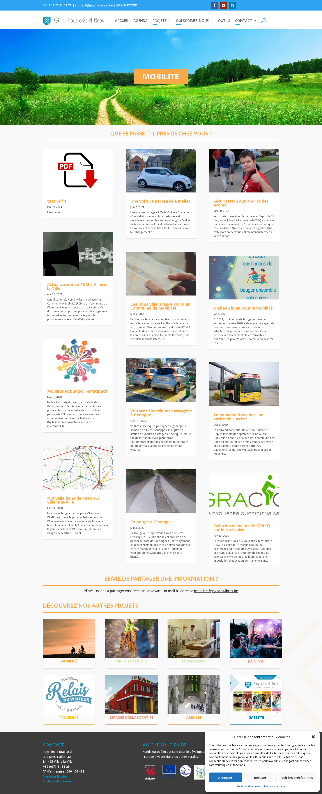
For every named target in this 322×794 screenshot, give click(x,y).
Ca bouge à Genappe (150, 521)
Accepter (225, 777)
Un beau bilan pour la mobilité (243, 308)
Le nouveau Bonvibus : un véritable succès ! (239, 416)
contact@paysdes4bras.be (94, 5)
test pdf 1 (56, 201)
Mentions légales (275, 786)
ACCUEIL (122, 20)
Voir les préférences (297, 777)
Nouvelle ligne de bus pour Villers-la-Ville (73, 500)
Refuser (260, 777)
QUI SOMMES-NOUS (192, 20)
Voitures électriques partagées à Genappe (161, 412)
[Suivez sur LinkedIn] (232, 5)
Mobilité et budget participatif (77, 391)
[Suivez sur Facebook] (214, 5)
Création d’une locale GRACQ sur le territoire (242, 527)
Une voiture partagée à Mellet (160, 201)
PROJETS (159, 20)
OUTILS (224, 20)
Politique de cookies (249, 786)
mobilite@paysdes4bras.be (216, 590)
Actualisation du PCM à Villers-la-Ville (77, 286)
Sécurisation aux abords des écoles (241, 203)
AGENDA (140, 20)
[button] (313, 737)
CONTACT (243, 20)
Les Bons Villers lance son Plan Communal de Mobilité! (160, 306)
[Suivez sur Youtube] (223, 5)
